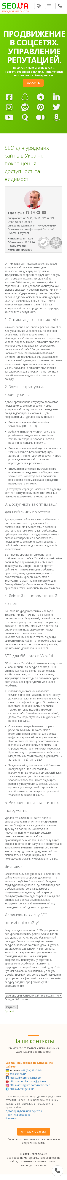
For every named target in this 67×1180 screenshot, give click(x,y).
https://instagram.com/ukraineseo (30, 1085)
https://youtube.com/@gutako (28, 1081)
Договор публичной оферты (24, 1111)
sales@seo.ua (18, 1074)
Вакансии (11, 1118)
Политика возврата (18, 1114)
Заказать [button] (33, 83)
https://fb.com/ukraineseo (25, 1077)
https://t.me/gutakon (22, 1088)
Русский (10, 1011)
